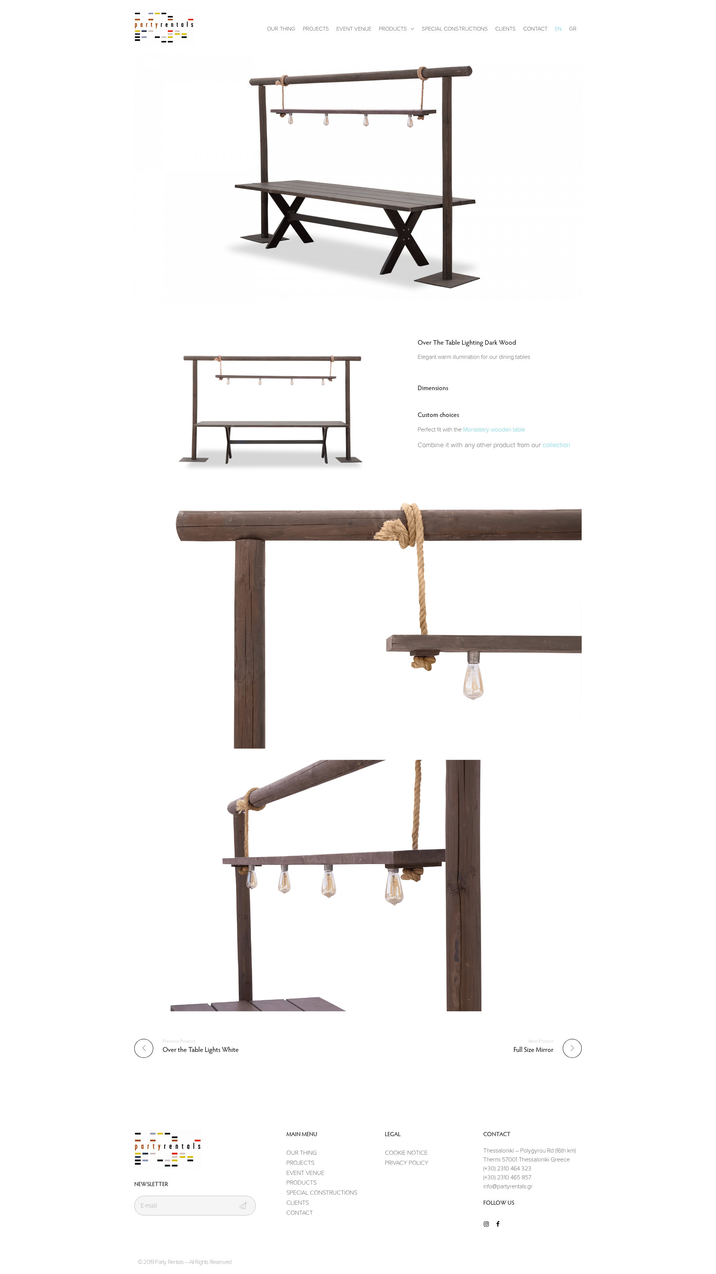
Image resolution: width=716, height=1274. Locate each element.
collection (557, 444)
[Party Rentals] (164, 28)
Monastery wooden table (494, 429)
